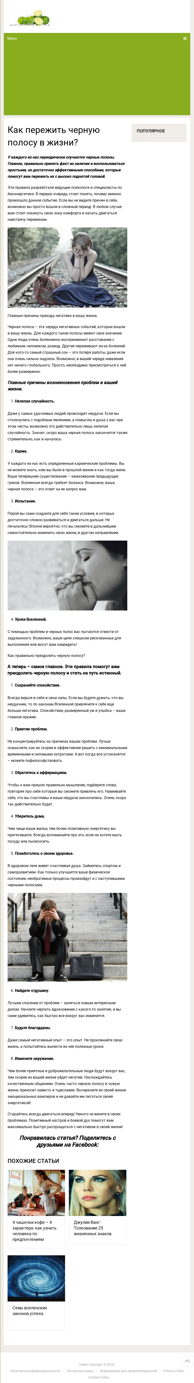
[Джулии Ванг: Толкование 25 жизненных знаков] (97, 1193)
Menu (12, 38)
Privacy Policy (173, 1371)
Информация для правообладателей (128, 1371)
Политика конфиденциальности (35, 1371)
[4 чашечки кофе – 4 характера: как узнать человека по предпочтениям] (36, 1193)
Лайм (83, 1364)
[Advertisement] (97, 79)
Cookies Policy (98, 1377)
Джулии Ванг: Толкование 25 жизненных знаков (92, 1228)
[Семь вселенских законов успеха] (36, 1278)
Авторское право (80, 1371)
